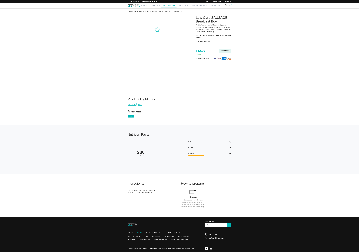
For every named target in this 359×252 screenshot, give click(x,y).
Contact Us (215, 5)
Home (143, 5)
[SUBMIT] (229, 225)
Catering (131, 240)
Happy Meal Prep (189, 248)
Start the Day (209, 31)
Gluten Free (132, 104)
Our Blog (156, 236)
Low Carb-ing (204, 29)
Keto (139, 104)
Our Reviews (183, 236)
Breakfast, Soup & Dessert (148, 11)
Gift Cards (183, 5)
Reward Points (134, 236)
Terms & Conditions (179, 240)
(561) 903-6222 (134, 1)
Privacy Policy (160, 240)
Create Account (217, 1)
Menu (136, 11)
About (130, 232)
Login (206, 1)
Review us (228, 1)
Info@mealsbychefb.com (149, 1)
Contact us (145, 240)
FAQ (146, 236)
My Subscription (153, 232)
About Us (154, 5)
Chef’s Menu (168, 5)
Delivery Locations (173, 232)
